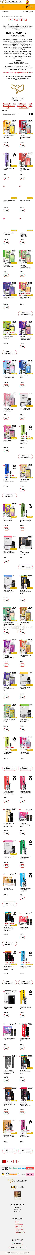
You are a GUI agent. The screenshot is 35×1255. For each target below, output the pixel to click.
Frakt (16, 1227)
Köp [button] (6, 145)
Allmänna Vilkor (19, 1229)
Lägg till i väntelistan (25, 313)
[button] (4, 121)
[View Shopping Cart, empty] (27, 7)
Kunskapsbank (19, 1226)
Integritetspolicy (19, 1230)
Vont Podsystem (23, 107)
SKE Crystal (22, 103)
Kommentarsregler (20, 1232)
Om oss (17, 1221)
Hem (3, 16)
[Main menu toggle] (3, 7)
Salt (14, 103)
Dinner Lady (6, 103)
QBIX (8, 107)
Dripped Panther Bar (9, 105)
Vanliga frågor (19, 1224)
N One (30, 105)
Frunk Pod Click (21, 105)
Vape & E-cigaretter (10, 16)
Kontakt (17, 1223)
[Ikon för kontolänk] (31, 7)
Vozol (30, 103)
